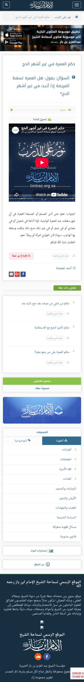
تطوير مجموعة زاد (42, 677)
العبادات (66, 450)
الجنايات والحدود (66, 488)
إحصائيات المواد (39, 551)
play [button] (12, 110)
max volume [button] (69, 110)
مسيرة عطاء (42, 388)
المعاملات (65, 460)
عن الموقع (40, 564)
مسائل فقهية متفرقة (64, 527)
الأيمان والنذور (67, 498)
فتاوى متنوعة (68, 536)
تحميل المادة (40, 119)
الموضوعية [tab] (21, 440)
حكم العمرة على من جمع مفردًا (52, 352)
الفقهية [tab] (60, 440)
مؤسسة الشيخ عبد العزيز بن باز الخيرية (42, 665)
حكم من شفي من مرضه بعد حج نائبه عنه (45, 303)
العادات (67, 479)
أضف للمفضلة (64, 268)
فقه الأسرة (65, 469)
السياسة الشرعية (66, 517)
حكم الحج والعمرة (61, 256)
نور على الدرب (62, 17)
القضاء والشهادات (66, 508)
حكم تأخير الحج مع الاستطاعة (51, 327)
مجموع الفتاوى (42, 381)
